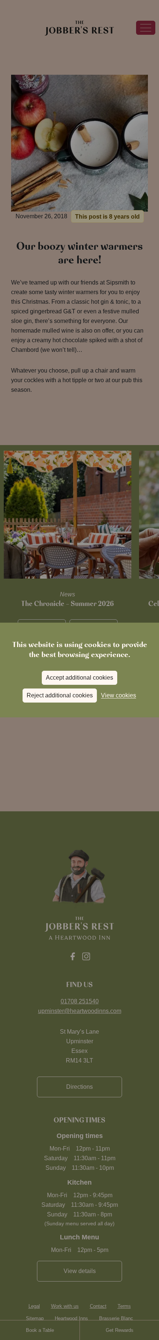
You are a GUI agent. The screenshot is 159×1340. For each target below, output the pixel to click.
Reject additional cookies (60, 695)
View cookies (118, 695)
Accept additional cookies (79, 677)
